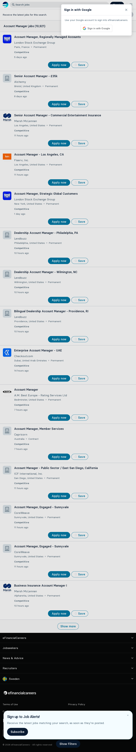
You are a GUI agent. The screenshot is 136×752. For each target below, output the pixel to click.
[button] (68, 376)
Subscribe (17, 732)
